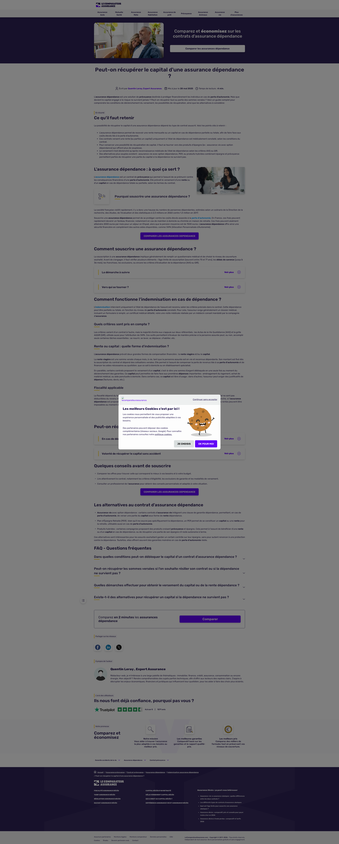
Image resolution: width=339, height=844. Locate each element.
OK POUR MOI (206, 443)
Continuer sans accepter (203, 400)
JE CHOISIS (184, 443)
